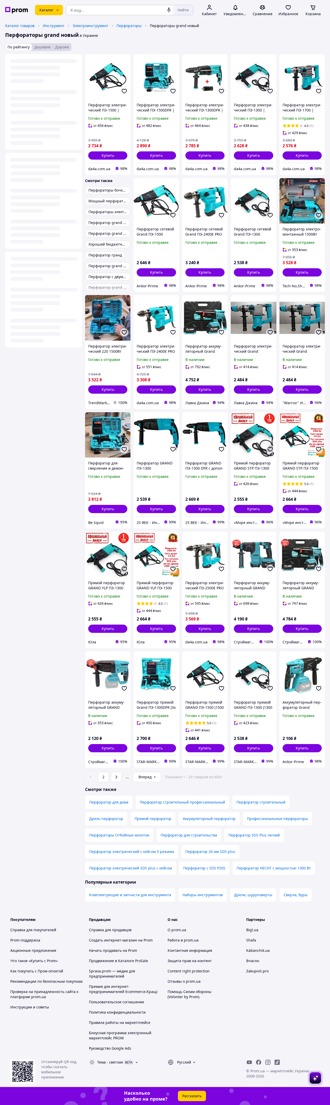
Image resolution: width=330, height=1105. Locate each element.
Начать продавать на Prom (113, 950)
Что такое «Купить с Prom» (34, 960)
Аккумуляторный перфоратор (209, 818)
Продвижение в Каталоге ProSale (118, 960)
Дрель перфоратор (106, 818)
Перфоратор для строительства (189, 835)
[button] (107, 155)
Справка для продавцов (110, 929)
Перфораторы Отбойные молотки (119, 835)
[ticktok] (277, 1062)
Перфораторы (129, 25)
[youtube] (249, 1062)
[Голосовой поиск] (168, 10)
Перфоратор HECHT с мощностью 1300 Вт (274, 868)
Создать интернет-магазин (113, 940)
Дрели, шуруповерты (253, 894)
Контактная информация (190, 950)
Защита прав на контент (190, 960)
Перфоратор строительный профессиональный (182, 802)
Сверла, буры (296, 894)
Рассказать (192, 1095)
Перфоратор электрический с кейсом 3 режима (131, 851)
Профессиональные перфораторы (277, 818)
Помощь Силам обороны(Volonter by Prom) (189, 994)
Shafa (251, 940)
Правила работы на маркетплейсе (119, 1022)
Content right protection (189, 971)
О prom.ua (177, 929)
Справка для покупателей (33, 929)
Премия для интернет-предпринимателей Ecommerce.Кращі (123, 989)
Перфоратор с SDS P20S (204, 868)
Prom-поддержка (25, 940)
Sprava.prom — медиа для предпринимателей (112, 974)
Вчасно (252, 960)
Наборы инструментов (203, 894)
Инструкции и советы (29, 1007)
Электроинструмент (90, 25)
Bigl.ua (252, 929)
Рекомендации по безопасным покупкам (46, 981)
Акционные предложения (33, 950)
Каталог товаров (20, 25)
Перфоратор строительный (260, 802)
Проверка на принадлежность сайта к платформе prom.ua (44, 994)
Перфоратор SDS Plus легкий (254, 835)
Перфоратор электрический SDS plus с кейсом (130, 868)
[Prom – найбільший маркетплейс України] (16, 10)
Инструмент (53, 25)
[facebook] (258, 1062)
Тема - (110, 1062)
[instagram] (268, 1062)
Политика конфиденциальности (117, 1012)
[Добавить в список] (124, 91)
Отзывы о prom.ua (184, 981)
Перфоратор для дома (108, 802)
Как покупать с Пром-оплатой (36, 971)
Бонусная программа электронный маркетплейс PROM (120, 1035)
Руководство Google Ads (110, 1048)
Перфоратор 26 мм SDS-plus (210, 851)
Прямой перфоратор (153, 818)
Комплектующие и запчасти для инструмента (130, 894)
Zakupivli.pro (257, 971)
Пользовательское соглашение (116, 1001)
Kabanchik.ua (258, 950)
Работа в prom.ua (183, 940)
